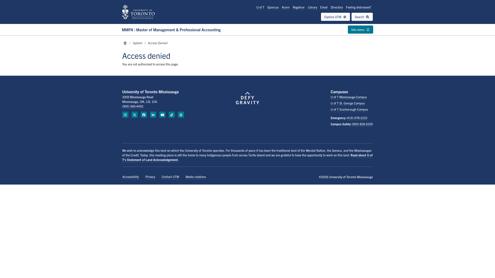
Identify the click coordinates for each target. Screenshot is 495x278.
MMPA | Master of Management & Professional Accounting (171, 29)
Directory (337, 7)
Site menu (358, 29)
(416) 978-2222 (356, 118)
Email (324, 7)
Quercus (273, 7)
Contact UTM (170, 177)
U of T (260, 7)
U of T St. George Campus (348, 103)
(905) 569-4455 (132, 106)
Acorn (286, 7)
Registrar (299, 7)
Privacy (150, 177)
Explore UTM (333, 17)
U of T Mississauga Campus (349, 97)
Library (312, 7)
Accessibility (130, 177)
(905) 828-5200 (362, 124)
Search (360, 17)
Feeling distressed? (358, 7)
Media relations (196, 177)
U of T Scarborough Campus (349, 109)
